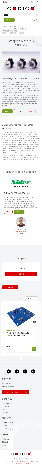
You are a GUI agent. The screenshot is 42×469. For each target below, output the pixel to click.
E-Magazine (5, 442)
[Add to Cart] (34, 349)
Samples (9, 20)
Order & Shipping (7, 429)
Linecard (4, 445)
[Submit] (35, 14)
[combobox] (24, 14)
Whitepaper (5, 439)
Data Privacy (16, 464)
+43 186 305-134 (21, 231)
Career (4, 409)
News (31, 111)
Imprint (26, 464)
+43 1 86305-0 (7, 384)
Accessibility (35, 462)
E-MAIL (21, 233)
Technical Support (7, 423)
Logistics (5, 426)
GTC (12, 462)
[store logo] (21, 8)
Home (6, 462)
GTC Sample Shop (22, 462)
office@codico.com (8, 387)
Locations (5, 413)
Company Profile (7, 403)
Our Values (5, 406)
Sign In (33, 2)
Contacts (20, 111)
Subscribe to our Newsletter (15, 392)
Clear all (10, 287)
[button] (6, 2)
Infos (8, 212)
